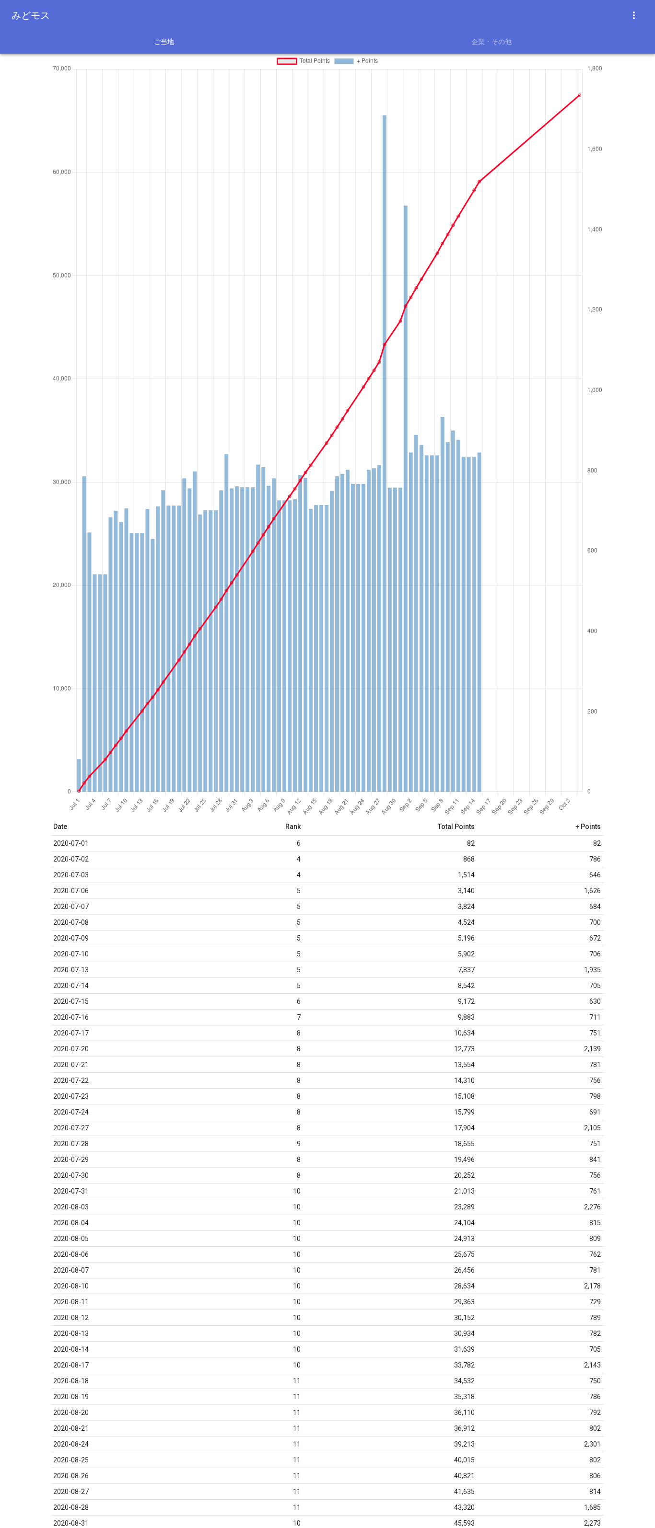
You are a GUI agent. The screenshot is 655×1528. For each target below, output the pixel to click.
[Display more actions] (633, 15)
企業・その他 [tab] (491, 42)
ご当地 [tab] (164, 42)
